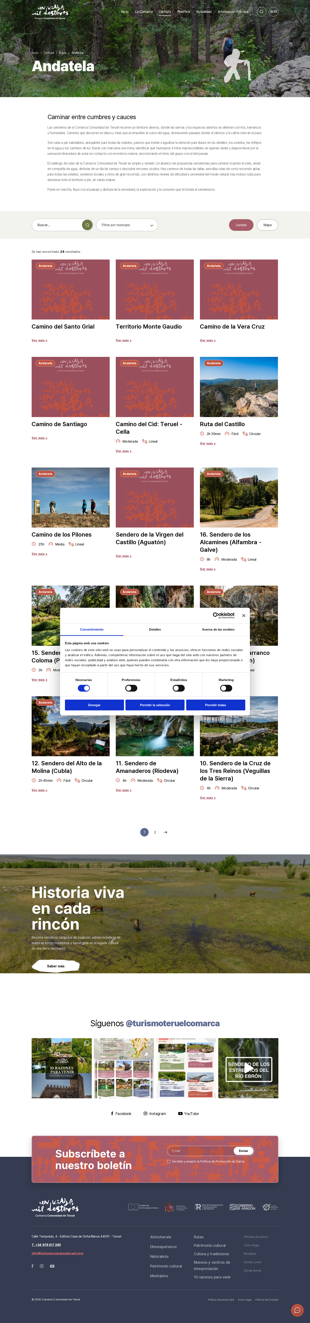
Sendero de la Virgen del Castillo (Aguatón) (149, 538)
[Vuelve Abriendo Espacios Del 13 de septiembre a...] (124, 1068)
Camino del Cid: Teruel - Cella (149, 427)
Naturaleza (159, 1256)
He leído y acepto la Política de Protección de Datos (208, 1161)
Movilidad (250, 1254)
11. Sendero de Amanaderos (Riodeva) (147, 767)
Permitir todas (215, 705)
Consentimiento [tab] (92, 629)
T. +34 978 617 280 (46, 1245)
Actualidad (204, 11)
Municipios (159, 1275)
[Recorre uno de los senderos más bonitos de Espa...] (248, 1068)
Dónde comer (252, 1262)
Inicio (125, 11)
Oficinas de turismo (256, 1237)
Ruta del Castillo (222, 424)
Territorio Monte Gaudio (149, 326)
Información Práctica (233, 11)
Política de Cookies (266, 1299)
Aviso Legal (245, 1299)
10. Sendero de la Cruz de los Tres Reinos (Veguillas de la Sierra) (235, 770)
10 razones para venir (212, 1276)
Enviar (243, 1151)
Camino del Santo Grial (63, 326)
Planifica (183, 11)
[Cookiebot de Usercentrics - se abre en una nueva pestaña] (216, 615)
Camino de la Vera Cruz (232, 326)
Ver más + (39, 340)
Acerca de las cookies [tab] (218, 629)
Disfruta (165, 11)
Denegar (94, 705)
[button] (297, 1310)
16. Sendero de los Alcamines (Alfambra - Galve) (230, 542)
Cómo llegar (251, 1245)
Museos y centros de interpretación (212, 1265)
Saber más (56, 966)
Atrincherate (160, 1236)
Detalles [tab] (155, 629)
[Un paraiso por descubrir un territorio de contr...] (62, 1068)
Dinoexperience (163, 1246)
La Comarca (144, 11)
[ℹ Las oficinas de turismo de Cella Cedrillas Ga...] (186, 1068)
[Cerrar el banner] (243, 615)
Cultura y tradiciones (211, 1253)
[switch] (131, 688)
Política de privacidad (221, 1299)
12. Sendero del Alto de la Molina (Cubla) (67, 767)
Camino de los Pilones (62, 534)
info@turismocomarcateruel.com (57, 1253)
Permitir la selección (155, 705)
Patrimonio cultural (166, 1266)
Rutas (62, 53)
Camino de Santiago (59, 424)
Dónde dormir (252, 1271)
